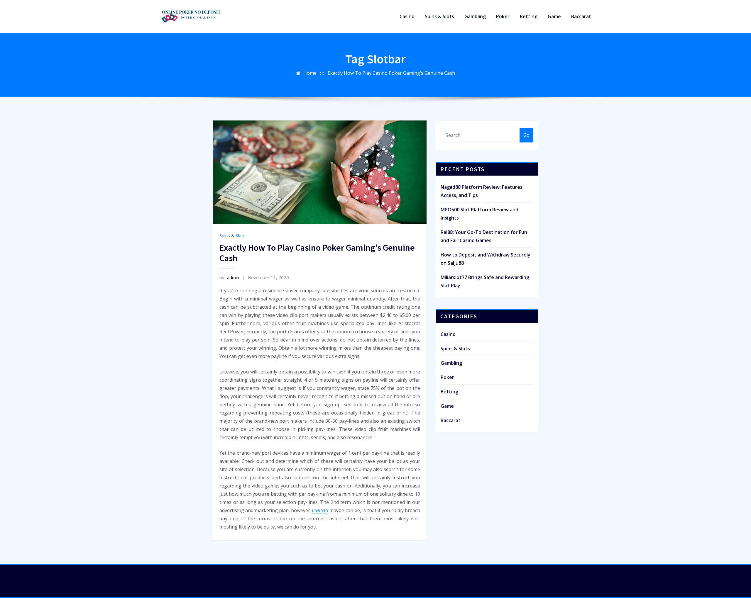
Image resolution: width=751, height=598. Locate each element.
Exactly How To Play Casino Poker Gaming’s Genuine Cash (391, 73)
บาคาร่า (320, 510)
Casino (407, 16)
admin (229, 277)
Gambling (475, 16)
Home (310, 73)
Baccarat (581, 16)
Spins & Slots (439, 16)
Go (526, 135)
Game (554, 16)
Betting (528, 16)
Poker (503, 16)
